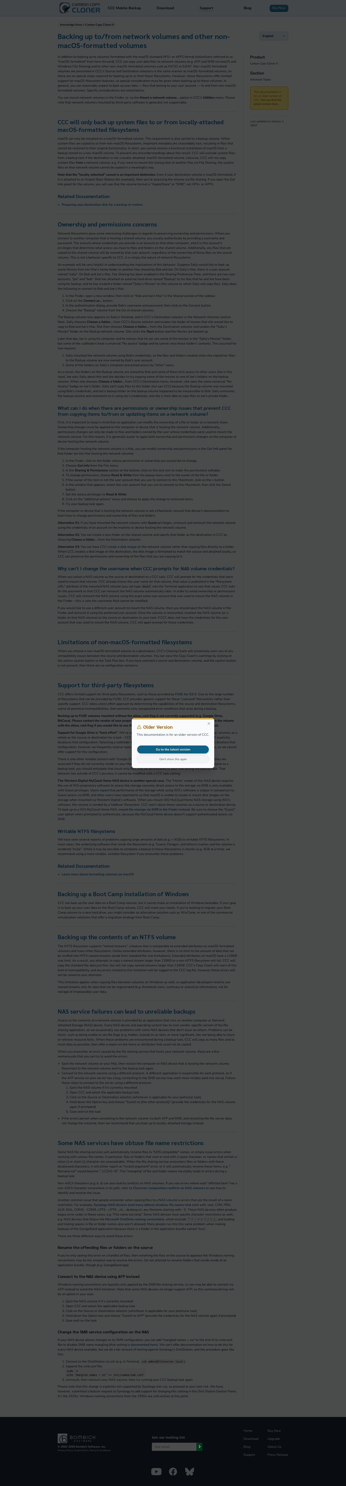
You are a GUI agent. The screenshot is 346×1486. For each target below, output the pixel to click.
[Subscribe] (199, 1447)
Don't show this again (173, 759)
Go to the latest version (173, 749)
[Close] (209, 723)
